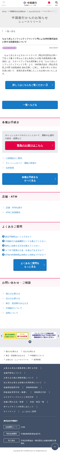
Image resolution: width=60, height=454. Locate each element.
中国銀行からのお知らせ (18, 11)
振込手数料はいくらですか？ (18, 236)
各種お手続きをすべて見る (30, 179)
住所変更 (10, 168)
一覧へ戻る (10, 31)
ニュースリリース (34, 11)
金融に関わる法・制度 (14, 402)
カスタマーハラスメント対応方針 (19, 397)
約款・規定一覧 (37, 402)
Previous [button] (2, 336)
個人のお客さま (13, 293)
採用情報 (37, 359)
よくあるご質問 (29, 411)
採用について (12, 313)
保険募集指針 (32, 387)
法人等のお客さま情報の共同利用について (23, 382)
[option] (16, 336)
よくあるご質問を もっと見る (30, 265)
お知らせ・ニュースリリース (17, 359)
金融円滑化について (13, 373)
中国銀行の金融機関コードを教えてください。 (26, 241)
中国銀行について (14, 308)
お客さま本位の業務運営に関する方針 (21, 368)
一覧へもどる (30, 104)
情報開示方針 (40, 392)
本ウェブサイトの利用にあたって (19, 407)
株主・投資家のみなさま (17, 303)
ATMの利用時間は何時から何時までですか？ (25, 254)
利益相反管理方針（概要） (16, 392)
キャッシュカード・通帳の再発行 (21, 163)
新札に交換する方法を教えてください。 (23, 245)
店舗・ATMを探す (14, 207)
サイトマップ (10, 411)
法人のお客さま (13, 298)
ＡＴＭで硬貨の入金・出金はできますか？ (24, 250)
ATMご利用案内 (13, 212)
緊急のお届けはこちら (30, 145)
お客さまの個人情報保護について (19, 378)
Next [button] (58, 336)
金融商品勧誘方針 (12, 387)
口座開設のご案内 (14, 158)
